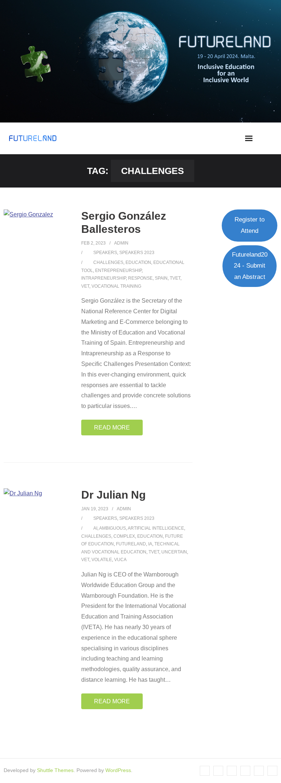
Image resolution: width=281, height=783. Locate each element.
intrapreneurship (103, 278)
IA (150, 543)
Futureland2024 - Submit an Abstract (249, 265)
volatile (101, 559)
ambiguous (112, 528)
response (140, 278)
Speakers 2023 (136, 252)
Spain (161, 278)
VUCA (120, 559)
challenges (108, 262)
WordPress (118, 770)
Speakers (105, 252)
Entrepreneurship (118, 270)
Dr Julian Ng (113, 495)
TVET (175, 278)
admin (121, 243)
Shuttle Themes (55, 770)
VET (85, 286)
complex (124, 536)
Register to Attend (250, 225)
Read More (112, 427)
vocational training (116, 286)
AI (95, 528)
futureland (131, 543)
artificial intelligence (156, 528)
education (138, 262)
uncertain (174, 552)
